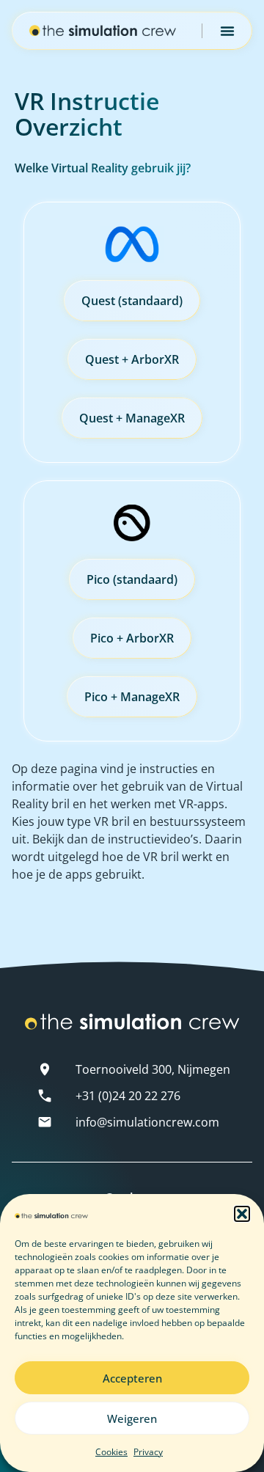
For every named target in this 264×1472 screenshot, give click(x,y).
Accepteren (132, 1378)
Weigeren (132, 1418)
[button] (242, 1213)
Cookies (111, 1452)
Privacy (148, 1452)
